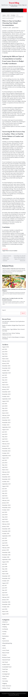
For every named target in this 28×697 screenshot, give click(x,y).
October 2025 (5, 370)
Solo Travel (5, 662)
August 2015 (5, 614)
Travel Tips (5, 671)
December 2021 (6, 477)
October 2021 (5, 481)
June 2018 (4, 566)
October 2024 (5, 396)
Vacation (4, 678)
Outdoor (4, 655)
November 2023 (6, 422)
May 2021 (4, 493)
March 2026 (5, 358)
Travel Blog (14, 3)
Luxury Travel (5, 650)
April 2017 (4, 592)
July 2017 (4, 585)
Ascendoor (23, 693)
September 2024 (6, 399)
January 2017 (5, 599)
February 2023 (6, 444)
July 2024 (4, 403)
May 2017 (4, 590)
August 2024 (5, 401)
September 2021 (6, 484)
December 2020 (6, 505)
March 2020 (5, 522)
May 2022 (4, 465)
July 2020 (4, 512)
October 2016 (5, 607)
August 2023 (5, 429)
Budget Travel (5, 624)
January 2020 (5, 526)
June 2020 (4, 514)
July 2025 (4, 375)
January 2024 (5, 418)
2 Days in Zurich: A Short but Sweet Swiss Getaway (13, 268)
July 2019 (4, 538)
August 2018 (5, 562)
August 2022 (5, 458)
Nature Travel (5, 652)
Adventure (5, 622)
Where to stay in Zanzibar (11, 250)
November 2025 (6, 368)
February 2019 (6, 547)
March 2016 (5, 611)
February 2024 (6, 415)
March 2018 (5, 573)
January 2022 (5, 474)
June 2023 (4, 434)
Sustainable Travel (6, 667)
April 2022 (4, 467)
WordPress (16, 695)
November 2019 (6, 531)
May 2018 (4, 569)
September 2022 (6, 455)
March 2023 (5, 441)
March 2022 (5, 470)
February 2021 (6, 500)
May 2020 (4, 517)
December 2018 (6, 552)
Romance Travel (6, 657)
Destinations (5, 249)
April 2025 (4, 382)
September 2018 (6, 559)
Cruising (4, 631)
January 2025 (5, 389)
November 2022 (6, 451)
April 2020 (5, 519)
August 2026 (5, 347)
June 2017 (4, 588)
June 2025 (4, 377)
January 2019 (5, 550)
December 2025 (6, 366)
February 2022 (6, 472)
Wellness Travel (6, 688)
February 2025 (6, 387)
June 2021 (4, 491)
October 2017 (5, 581)
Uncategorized (6, 674)
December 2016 (6, 602)
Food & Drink (5, 641)
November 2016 (6, 604)
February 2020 (6, 524)
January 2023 (5, 446)
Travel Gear (5, 669)
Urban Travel (5, 676)
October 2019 (5, 533)
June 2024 (4, 406)
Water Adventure (6, 686)
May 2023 (4, 436)
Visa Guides (5, 681)
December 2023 (6, 420)
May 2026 (4, 354)
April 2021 (4, 496)
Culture (4, 634)
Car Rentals (5, 629)
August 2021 (5, 486)
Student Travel (6, 664)
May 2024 (4, 408)
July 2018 (4, 564)
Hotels (4, 645)
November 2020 (6, 507)
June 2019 (4, 540)
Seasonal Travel (6, 660)
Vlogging (4, 683)
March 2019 (5, 545)
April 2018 (4, 571)
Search (4, 310)
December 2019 (6, 529)
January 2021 (5, 503)
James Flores (15, 27)
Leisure (4, 648)
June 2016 (4, 609)
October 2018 (5, 557)
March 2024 (5, 413)
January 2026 (5, 363)
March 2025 (5, 384)
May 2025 (4, 380)
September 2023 (6, 427)
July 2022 (4, 460)
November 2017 (6, 578)
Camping (4, 627)
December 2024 (6, 392)
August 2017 (5, 583)
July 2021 (4, 488)
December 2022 (6, 448)
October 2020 (5, 510)
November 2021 (6, 479)
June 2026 (4, 351)
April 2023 (4, 439)
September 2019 (6, 536)
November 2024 (6, 394)
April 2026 (4, 356)
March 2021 (5, 498)
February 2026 (6, 361)
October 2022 (5, 453)
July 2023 (4, 432)
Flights (4, 638)
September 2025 (6, 373)
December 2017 (6, 576)
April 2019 (4, 543)
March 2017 (5, 595)
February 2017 (5, 597)
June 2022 (4, 462)
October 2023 (5, 425)
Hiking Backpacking (7, 643)
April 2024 (4, 410)
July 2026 (4, 349)
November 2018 (6, 555)
